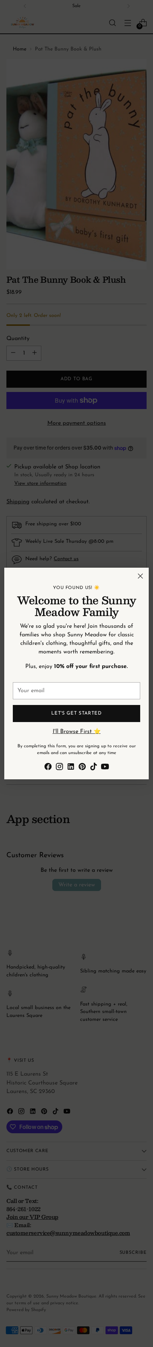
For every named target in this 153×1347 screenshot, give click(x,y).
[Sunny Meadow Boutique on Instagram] (59, 768)
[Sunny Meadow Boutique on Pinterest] (82, 768)
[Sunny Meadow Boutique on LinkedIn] (71, 768)
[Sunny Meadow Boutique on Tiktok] (93, 768)
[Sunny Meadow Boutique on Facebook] (48, 768)
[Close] (140, 576)
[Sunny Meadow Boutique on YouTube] (105, 768)
